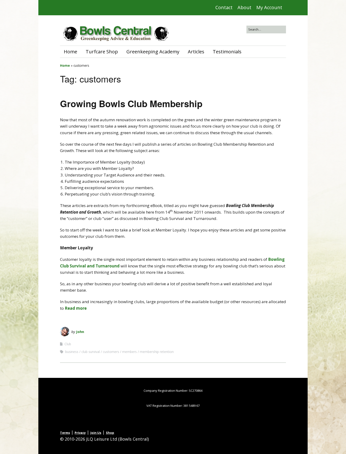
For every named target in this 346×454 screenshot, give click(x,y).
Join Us (95, 433)
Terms (65, 433)
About (244, 7)
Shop (110, 433)
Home (70, 51)
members (129, 351)
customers (111, 351)
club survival (90, 351)
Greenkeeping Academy (152, 51)
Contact (224, 7)
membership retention (157, 351)
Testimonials (227, 51)
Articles (196, 51)
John (80, 331)
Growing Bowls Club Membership (131, 103)
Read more (76, 308)
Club (67, 344)
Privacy (80, 433)
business (71, 351)
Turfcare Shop (102, 51)
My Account (269, 7)
